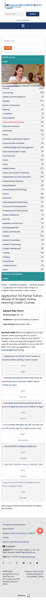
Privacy (28, 571)
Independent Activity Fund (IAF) (17, 177)
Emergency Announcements (14, 525)
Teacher (6, 253)
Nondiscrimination (34, 574)
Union (5, 270)
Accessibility (32, 576)
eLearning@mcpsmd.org (12, 350)
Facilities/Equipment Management (18, 147)
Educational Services (14, 122)
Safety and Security (11, 232)
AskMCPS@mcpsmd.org (25, 552)
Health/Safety (9, 169)
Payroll (6, 194)
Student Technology (12, 244)
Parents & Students (18, 285)
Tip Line (6, 537)
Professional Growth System (15, 211)
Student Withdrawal (12, 249)
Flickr (37, 563)
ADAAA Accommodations (14, 97)
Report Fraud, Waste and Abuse (16, 542)
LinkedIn (30, 563)
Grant (5, 164)
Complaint (7, 114)
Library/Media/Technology (15, 190)
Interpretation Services (13, 181)
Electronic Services (11, 126)
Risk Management (11, 228)
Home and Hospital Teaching (16, 173)
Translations (8, 261)
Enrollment (7, 131)
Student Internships (11, 240)
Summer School (37, 285)
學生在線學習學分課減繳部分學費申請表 (20, 446)
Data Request (9, 118)
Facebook (3, 563)
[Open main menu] (23, 26)
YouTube (24, 563)
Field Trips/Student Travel (14, 152)
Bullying (6, 110)
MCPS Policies (8, 529)
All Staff (6, 88)
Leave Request (9, 185)
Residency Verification (13, 223)
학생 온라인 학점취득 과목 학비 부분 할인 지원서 (23, 464)
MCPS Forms (9, 57)
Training (6, 257)
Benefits (6, 101)
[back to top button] (40, 531)
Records (6, 219)
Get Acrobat (6, 508)
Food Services (9, 156)
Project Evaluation (11, 215)
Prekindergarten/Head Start (15, 202)
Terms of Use (37, 571)
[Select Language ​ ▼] (29, 20)
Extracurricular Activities (13, 143)
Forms (5, 160)
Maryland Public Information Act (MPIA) (19, 533)
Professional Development (14, 207)
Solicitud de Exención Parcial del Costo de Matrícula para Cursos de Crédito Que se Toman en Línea (22, 381)
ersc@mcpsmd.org (27, 557)
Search (33, 14)
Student (6, 236)
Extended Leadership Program (16, 139)
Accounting (8, 93)
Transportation (9, 266)
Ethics (5, 135)
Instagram (17, 563)
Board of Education (11, 105)
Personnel (7, 198)
